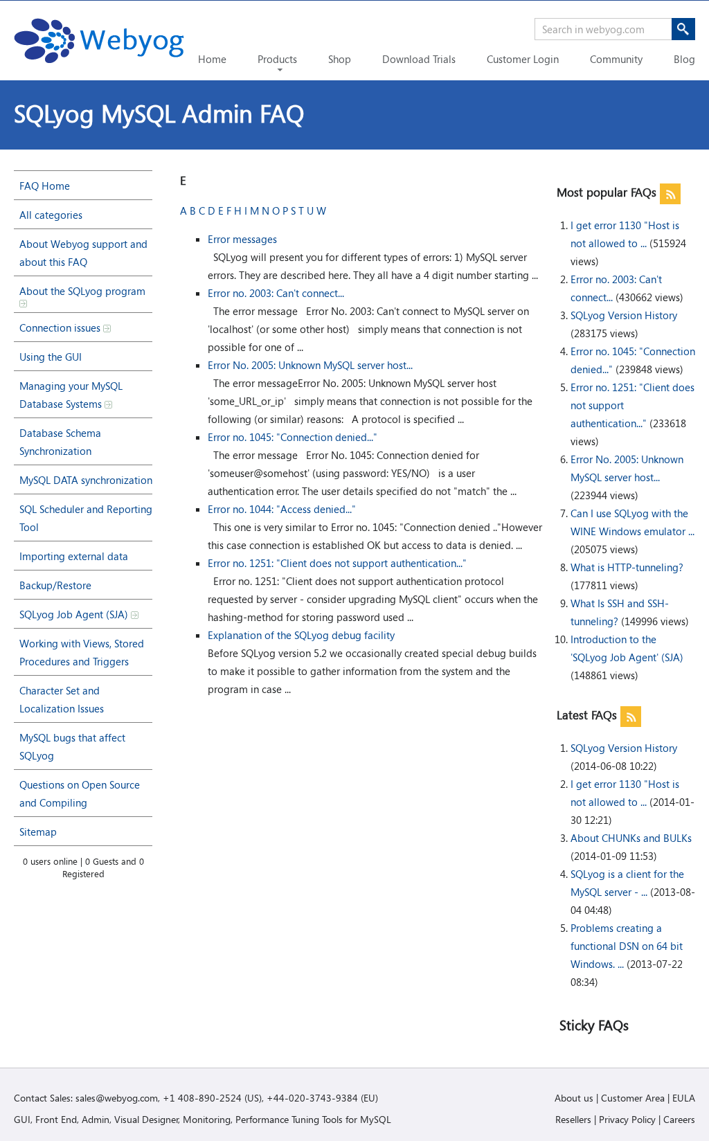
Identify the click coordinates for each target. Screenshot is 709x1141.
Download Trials (419, 59)
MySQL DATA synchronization (85, 480)
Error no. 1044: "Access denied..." (282, 509)
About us (574, 1097)
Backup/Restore (55, 585)
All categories (50, 215)
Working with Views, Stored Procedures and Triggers (81, 652)
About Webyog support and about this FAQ (83, 253)
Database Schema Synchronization (60, 442)
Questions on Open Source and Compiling (79, 793)
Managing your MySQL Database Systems (71, 395)
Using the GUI (50, 356)
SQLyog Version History (624, 315)
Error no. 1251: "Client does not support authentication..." (337, 563)
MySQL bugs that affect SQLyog (72, 746)
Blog (684, 59)
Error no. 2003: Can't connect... (276, 293)
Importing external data (73, 556)
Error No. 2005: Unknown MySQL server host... (310, 365)
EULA (683, 1097)
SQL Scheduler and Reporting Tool (85, 518)
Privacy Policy (627, 1119)
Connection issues (61, 327)
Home (212, 59)
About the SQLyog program (82, 291)
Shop (339, 59)
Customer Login (523, 59)
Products (277, 59)
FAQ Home (44, 185)
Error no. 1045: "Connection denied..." (292, 437)
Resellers (573, 1119)
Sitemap (38, 831)
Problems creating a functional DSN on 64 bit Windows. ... (627, 946)
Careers (679, 1119)
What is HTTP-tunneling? (627, 567)
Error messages (242, 239)
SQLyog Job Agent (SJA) (75, 614)
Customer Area (633, 1097)
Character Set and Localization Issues (61, 699)
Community (616, 59)
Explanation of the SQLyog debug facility (301, 635)
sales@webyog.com (116, 1097)
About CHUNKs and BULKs (631, 838)
